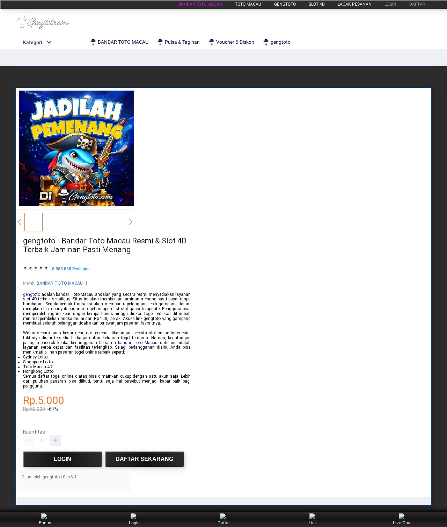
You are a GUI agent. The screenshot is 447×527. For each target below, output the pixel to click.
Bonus (45, 522)
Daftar (224, 522)
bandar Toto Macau (137, 342)
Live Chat (402, 522)
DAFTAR (417, 4)
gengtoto (285, 4)
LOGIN (390, 4)
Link (313, 522)
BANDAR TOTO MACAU (200, 4)
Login (134, 522)
